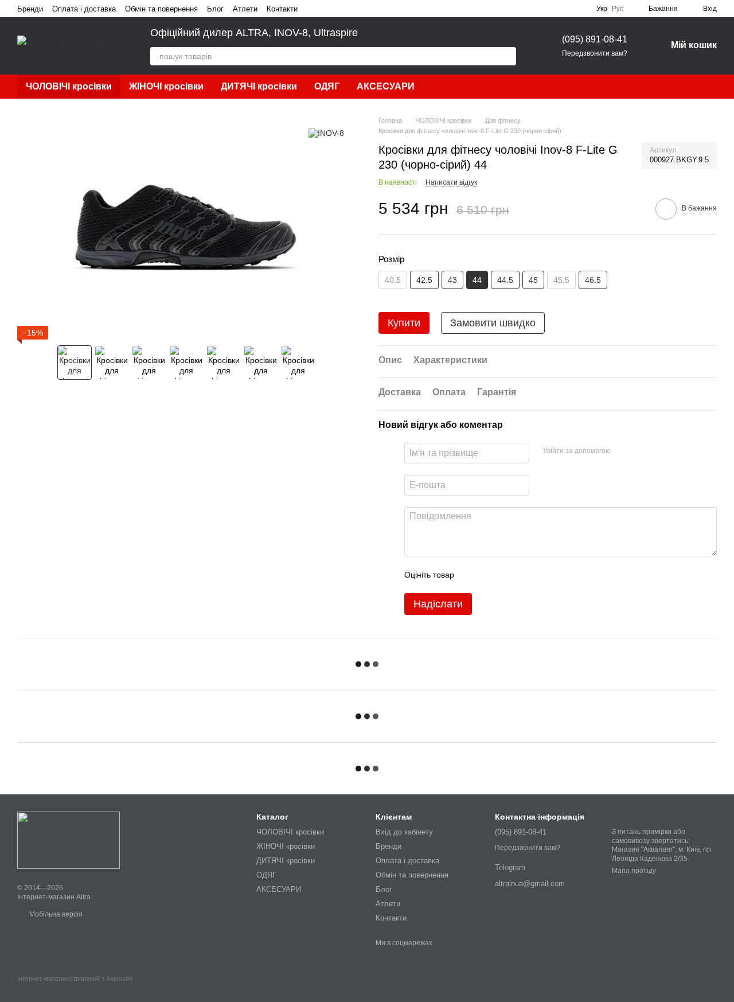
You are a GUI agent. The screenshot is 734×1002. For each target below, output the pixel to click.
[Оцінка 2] (491, 575)
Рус (617, 8)
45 (533, 279)
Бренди (30, 9)
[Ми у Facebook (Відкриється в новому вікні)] (313, 8)
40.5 (393, 279)
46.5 (593, 279)
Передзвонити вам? (594, 53)
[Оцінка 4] (528, 575)
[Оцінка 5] (546, 575)
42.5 (424, 279)
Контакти (282, 9)
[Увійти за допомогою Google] (642, 451)
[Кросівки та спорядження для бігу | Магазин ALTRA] (68, 840)
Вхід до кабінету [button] (404, 832)
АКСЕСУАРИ (386, 86)
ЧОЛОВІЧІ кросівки (69, 86)
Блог (215, 9)
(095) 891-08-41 (594, 39)
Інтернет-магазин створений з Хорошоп (74, 978)
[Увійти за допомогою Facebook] (623, 451)
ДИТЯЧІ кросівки (259, 86)
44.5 (505, 279)
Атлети (245, 9)
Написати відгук (451, 182)
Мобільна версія (55, 914)
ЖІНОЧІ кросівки (166, 86)
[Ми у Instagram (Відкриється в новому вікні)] (327, 8)
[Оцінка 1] (473, 575)
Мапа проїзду (634, 871)
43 (452, 279)
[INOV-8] (326, 132)
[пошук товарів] (507, 56)
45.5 (561, 279)
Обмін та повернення (161, 9)
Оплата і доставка (84, 9)
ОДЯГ (326, 86)
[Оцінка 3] (510, 575)
